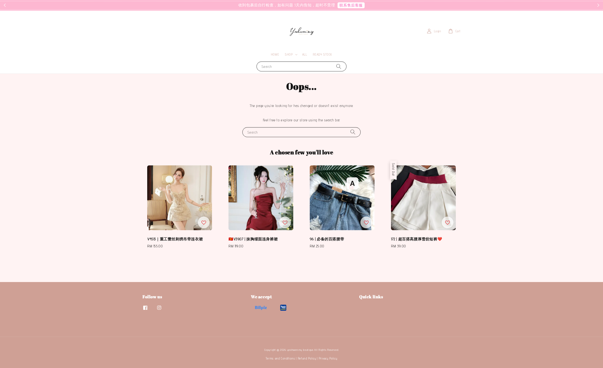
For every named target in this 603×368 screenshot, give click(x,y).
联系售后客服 (351, 5)
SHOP (289, 54)
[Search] (338, 66)
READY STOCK (322, 54)
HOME (275, 54)
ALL (304, 54)
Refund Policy (307, 358)
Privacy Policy (328, 358)
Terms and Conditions (280, 358)
